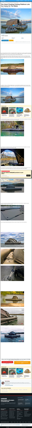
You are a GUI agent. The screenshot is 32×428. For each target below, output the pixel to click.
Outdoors (3, 2)
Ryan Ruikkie (2, 7)
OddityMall (4, 398)
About (28, 0)
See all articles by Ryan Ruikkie (9, 385)
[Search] (30, 0)
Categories (21, 0)
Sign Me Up (28, 175)
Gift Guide (17, 0)
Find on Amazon (11, 40)
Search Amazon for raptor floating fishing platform (22, 362)
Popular (26, 0)
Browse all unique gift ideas (5, 391)
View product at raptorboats (5, 40)
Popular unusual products (20, 412)
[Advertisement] (16, 48)
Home (1, 2)
